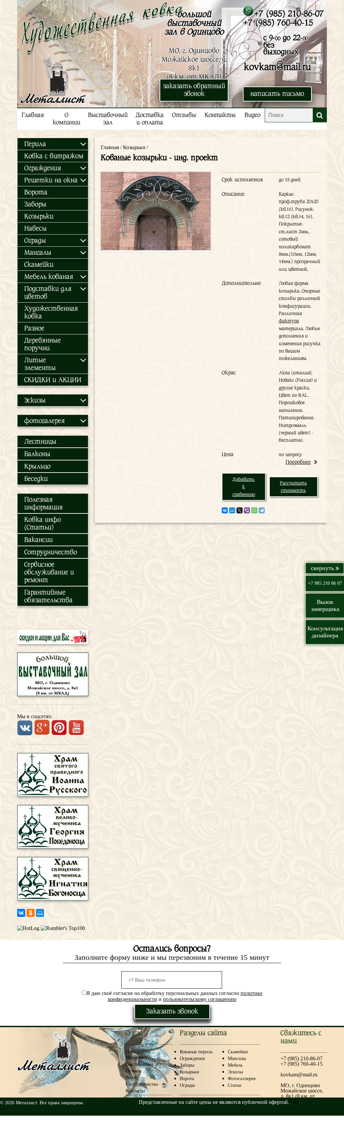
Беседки (36, 479)
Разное (34, 328)
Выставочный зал (108, 119)
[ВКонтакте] (21, 913)
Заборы (35, 204)
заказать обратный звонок (194, 90)
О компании (66, 119)
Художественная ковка (51, 312)
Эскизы (235, 1071)
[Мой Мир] (40, 913)
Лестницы (40, 441)
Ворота (35, 192)
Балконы (37, 454)
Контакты (220, 115)
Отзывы (184, 115)
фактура (289, 320)
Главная (33, 115)
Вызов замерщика (325, 605)
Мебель (235, 1065)
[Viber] (247, 510)
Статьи (235, 1085)
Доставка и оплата (150, 119)
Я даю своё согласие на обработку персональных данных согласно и (174, 996)
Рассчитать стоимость (293, 486)
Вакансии (38, 540)
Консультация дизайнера (325, 632)
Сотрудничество (50, 552)
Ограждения (192, 1058)
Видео (252, 115)
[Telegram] (262, 510)
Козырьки (38, 216)
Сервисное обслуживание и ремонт (49, 572)
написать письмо (277, 94)
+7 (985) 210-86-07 (289, 13)
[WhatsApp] (254, 510)
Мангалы (237, 1058)
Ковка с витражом (53, 156)
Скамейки (38, 264)
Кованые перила (201, 1051)
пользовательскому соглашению (199, 999)
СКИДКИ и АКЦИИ (52, 380)
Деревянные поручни (42, 344)
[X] (239, 510)
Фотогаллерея (241, 1078)
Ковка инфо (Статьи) (42, 523)
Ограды (187, 1085)
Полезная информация (43, 503)
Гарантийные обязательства (48, 596)
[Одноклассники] (31, 913)
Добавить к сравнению (243, 487)
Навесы (35, 228)
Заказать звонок (172, 1011)
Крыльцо (37, 466)
